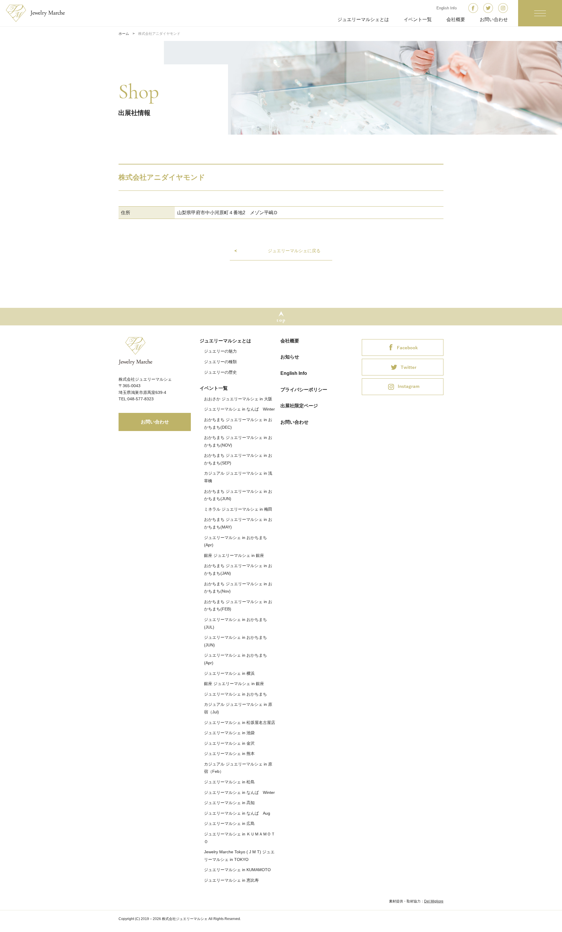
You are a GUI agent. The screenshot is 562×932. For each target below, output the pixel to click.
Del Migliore (433, 901)
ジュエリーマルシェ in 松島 (229, 782)
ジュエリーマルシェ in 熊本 (229, 753)
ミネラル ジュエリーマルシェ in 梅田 (238, 509)
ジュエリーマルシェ (39, 13)
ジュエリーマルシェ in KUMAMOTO (237, 869)
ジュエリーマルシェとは (363, 19)
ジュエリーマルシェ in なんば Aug (237, 813)
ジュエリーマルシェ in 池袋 (229, 732)
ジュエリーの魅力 (220, 351)
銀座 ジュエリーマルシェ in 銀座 (234, 555)
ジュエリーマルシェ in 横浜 (229, 673)
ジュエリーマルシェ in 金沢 (229, 743)
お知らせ (289, 356)
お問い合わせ (494, 19)
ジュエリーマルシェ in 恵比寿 (231, 880)
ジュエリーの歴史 (220, 372)
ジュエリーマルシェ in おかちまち (235, 694)
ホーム (124, 34)
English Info (446, 8)
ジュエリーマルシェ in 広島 (229, 823)
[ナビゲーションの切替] (540, 13)
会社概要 (455, 19)
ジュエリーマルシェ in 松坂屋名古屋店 (239, 722)
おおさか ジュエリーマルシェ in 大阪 (238, 399)
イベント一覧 (418, 19)
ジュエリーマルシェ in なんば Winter (239, 409)
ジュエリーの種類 (220, 361)
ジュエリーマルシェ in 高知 (229, 802)
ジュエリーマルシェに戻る (294, 250)
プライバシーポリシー (303, 389)
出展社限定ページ (299, 405)
